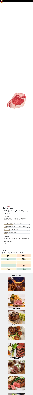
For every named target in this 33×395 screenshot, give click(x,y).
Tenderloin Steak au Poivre (16, 324)
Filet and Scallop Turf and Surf (16, 341)
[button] (30, 1)
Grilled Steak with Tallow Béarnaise (16, 391)
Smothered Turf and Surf (16, 308)
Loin (9, 206)
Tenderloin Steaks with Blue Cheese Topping (16, 374)
